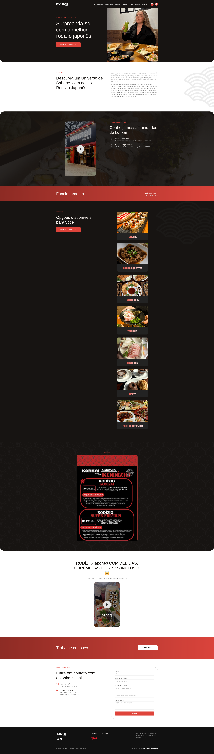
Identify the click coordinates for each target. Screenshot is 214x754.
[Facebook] (156, 4)
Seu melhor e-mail (121, 685)
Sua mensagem (119, 700)
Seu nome (118, 671)
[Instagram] (152, 4)
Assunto (117, 693)
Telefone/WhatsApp (121, 678)
